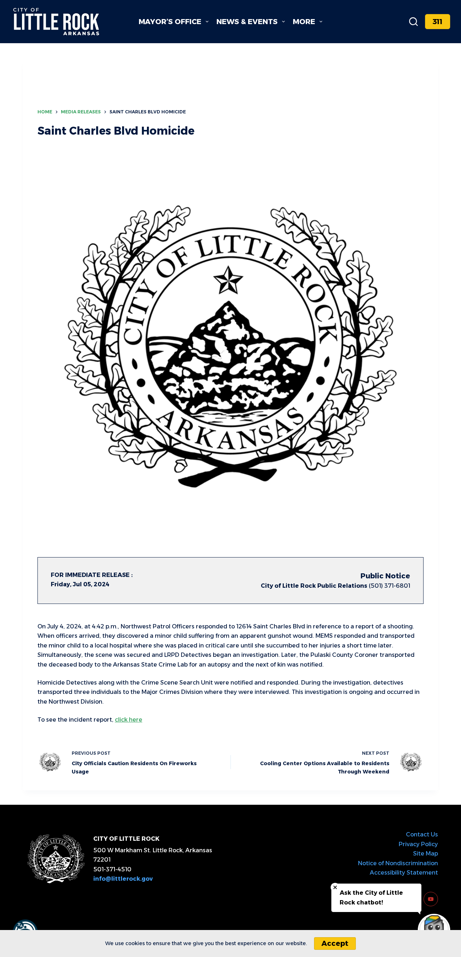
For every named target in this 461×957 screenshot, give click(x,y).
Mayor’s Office (170, 21)
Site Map (425, 853)
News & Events (247, 21)
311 (438, 21)
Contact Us (422, 834)
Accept (335, 943)
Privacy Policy (418, 844)
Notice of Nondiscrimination (398, 863)
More (304, 21)
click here (128, 719)
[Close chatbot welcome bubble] (335, 887)
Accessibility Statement (404, 872)
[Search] (413, 21)
